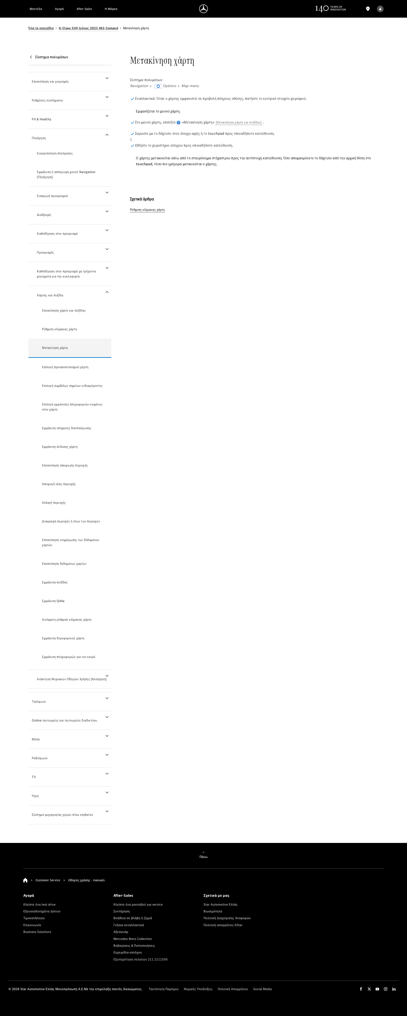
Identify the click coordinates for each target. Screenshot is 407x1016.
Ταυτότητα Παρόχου (164, 989)
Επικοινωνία (32, 925)
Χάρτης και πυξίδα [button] (50, 295)
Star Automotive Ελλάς (221, 904)
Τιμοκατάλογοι (34, 918)
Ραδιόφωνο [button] (39, 758)
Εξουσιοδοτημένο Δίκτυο (41, 911)
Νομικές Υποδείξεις (198, 989)
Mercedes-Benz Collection (132, 939)
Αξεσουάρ (120, 932)
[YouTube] (377, 989)
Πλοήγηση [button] (39, 138)
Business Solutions (37, 932)
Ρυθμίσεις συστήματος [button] (47, 100)
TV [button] (34, 777)
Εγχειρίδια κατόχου (127, 952)
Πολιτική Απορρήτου (233, 989)
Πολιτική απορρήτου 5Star (223, 925)
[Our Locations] (368, 9)
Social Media (262, 989)
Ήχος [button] (35, 796)
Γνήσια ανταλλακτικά (128, 925)
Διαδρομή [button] (44, 214)
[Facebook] (361, 989)
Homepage (25, 880)
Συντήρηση (121, 911)
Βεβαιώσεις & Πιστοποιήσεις (134, 945)
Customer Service (48, 880)
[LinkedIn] (393, 989)
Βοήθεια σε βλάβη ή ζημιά (132, 918)
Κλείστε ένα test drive (39, 904)
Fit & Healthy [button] (41, 119)
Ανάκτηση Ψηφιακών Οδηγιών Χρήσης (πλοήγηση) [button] (72, 679)
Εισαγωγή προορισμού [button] (52, 196)
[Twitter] (369, 989)
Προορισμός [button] (45, 252)
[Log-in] (380, 9)
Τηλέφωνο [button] (39, 701)
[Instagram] (385, 989)
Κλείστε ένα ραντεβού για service (138, 904)
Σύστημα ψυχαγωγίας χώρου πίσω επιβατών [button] (62, 814)
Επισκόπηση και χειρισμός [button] (50, 81)
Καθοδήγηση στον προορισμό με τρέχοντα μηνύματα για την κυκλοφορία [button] (66, 274)
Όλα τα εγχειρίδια (40, 28)
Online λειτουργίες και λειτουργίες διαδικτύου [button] (64, 720)
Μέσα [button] (36, 739)
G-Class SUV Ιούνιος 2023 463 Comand (88, 28)
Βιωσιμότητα (213, 911)
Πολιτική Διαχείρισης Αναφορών (227, 918)
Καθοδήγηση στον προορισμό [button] (57, 233)
